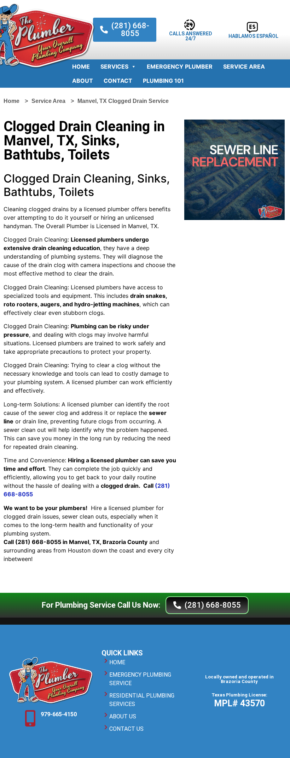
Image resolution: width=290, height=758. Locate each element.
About (82, 80)
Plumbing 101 (163, 80)
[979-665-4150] (30, 718)
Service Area (244, 66)
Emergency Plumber (180, 66)
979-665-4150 (59, 714)
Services (114, 66)
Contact (118, 80)
